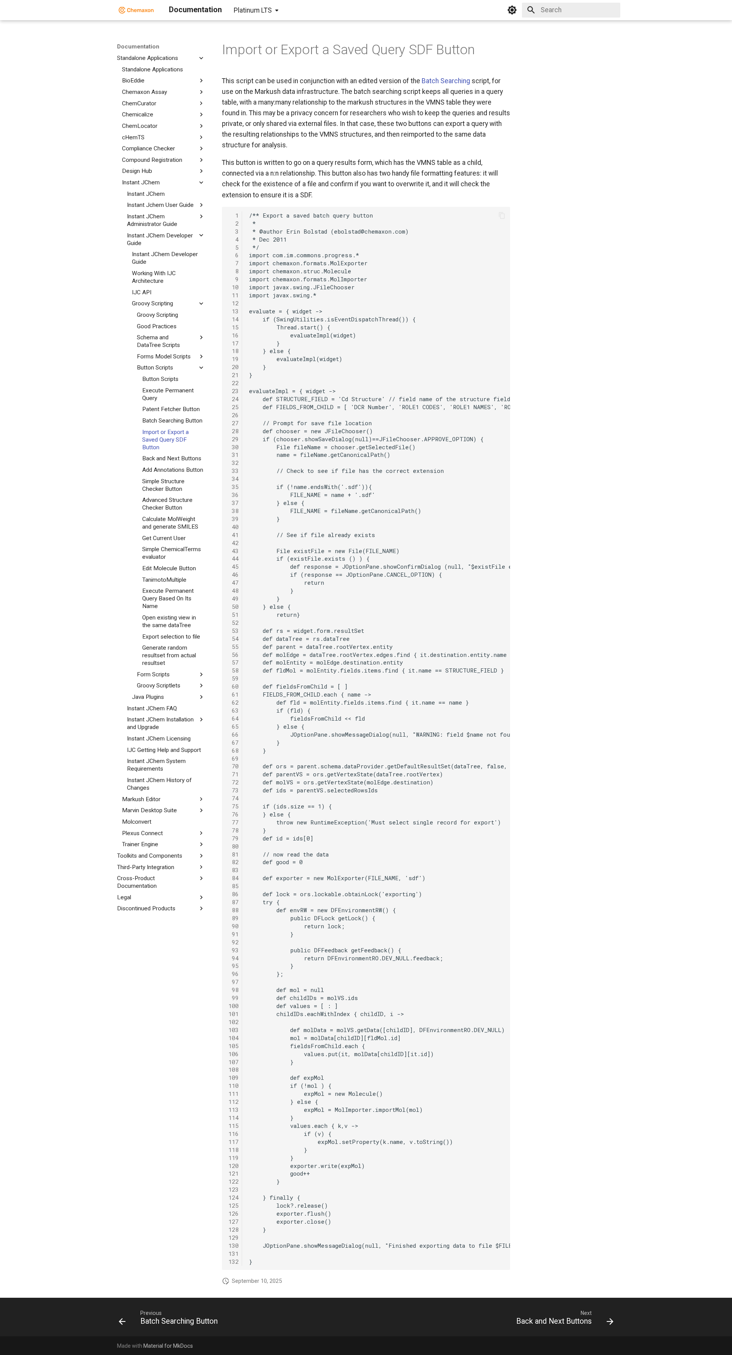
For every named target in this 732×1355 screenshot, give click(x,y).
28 (233, 431)
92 (233, 942)
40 (233, 527)
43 (233, 551)
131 (233, 1253)
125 (233, 1205)
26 (233, 415)
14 (233, 319)
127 (233, 1221)
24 (233, 399)
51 (233, 614)
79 (233, 838)
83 (233, 870)
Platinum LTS (253, 10)
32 (233, 462)
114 (233, 1117)
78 (233, 830)
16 (233, 335)
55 (233, 646)
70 (233, 766)
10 (233, 287)
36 (233, 494)
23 (233, 391)
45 (233, 566)
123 (233, 1189)
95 (233, 965)
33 (233, 470)
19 (233, 359)
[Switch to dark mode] (512, 10)
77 (233, 822)
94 (233, 958)
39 (233, 519)
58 (233, 670)
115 (233, 1125)
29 (233, 439)
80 (233, 846)
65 (233, 726)
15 (233, 327)
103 (233, 1030)
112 (233, 1101)
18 (233, 351)
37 (233, 503)
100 (233, 1006)
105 (233, 1046)
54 (233, 638)
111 (233, 1093)
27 (233, 423)
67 (233, 742)
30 (233, 447)
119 (233, 1157)
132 (233, 1261)
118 (233, 1149)
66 (233, 734)
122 (233, 1181)
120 (233, 1165)
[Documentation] (136, 10)
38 (233, 511)
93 (233, 950)
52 (233, 622)
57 (233, 662)
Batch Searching (446, 81)
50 (233, 606)
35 (233, 486)
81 (233, 854)
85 (233, 886)
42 (233, 543)
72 (233, 782)
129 (233, 1237)
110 (233, 1085)
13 (233, 311)
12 (233, 303)
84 (233, 878)
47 (233, 582)
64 (233, 718)
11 (233, 295)
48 (233, 590)
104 (233, 1038)
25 (233, 407)
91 (233, 934)
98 (233, 990)
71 (233, 774)
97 (233, 982)
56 (233, 654)
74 (233, 798)
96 (233, 974)
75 (233, 806)
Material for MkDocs (168, 1346)
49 (233, 598)
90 (233, 926)
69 (233, 758)
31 (233, 454)
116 (233, 1133)
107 (233, 1062)
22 (233, 383)
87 (233, 902)
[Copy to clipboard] (502, 215)
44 (233, 558)
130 (233, 1245)
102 (233, 1022)
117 (233, 1141)
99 (233, 998)
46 (233, 574)
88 (233, 910)
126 (233, 1213)
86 (233, 894)
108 (233, 1069)
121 (233, 1173)
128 (233, 1229)
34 (233, 478)
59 (233, 678)
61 (233, 694)
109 (233, 1077)
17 (233, 343)
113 (233, 1109)
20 (233, 367)
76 (233, 814)
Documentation (138, 46)
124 (233, 1197)
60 (233, 686)
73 (233, 790)
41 (233, 535)
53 (233, 630)
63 (233, 710)
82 (233, 862)
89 (233, 918)
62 (233, 702)
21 (233, 375)
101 (233, 1014)
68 (233, 750)
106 (233, 1054)
